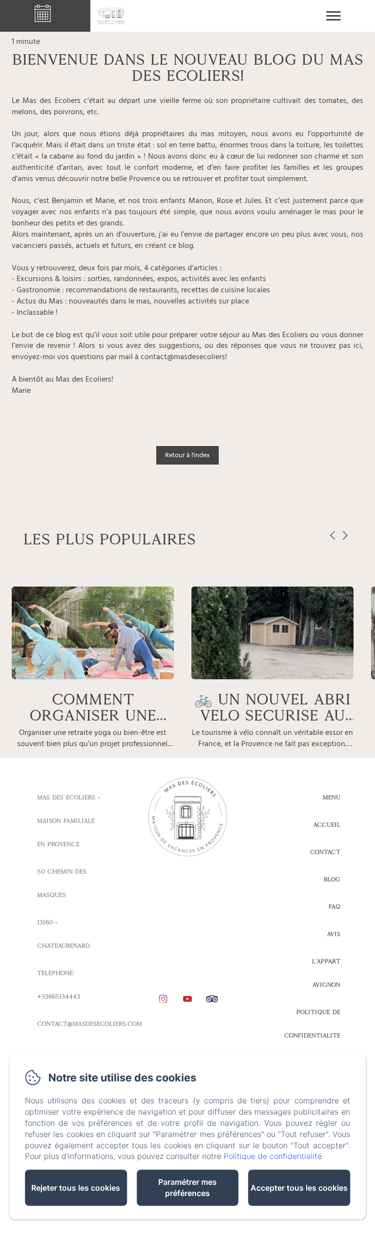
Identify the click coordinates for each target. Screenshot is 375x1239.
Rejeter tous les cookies (75, 1188)
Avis (333, 934)
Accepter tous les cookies (299, 1188)
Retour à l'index (187, 455)
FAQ (334, 906)
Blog (332, 879)
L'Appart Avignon (326, 973)
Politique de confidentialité (312, 1024)
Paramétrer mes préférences (187, 1187)
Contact (325, 852)
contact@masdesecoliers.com (89, 1023)
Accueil (326, 824)
